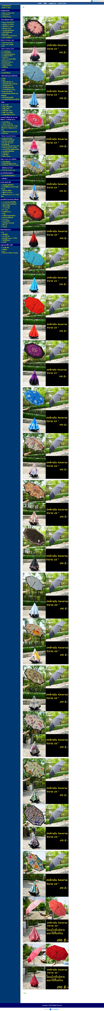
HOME (40, 3)
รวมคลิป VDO (52, 3)
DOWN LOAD (62, 3)
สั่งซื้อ (45, 3)
